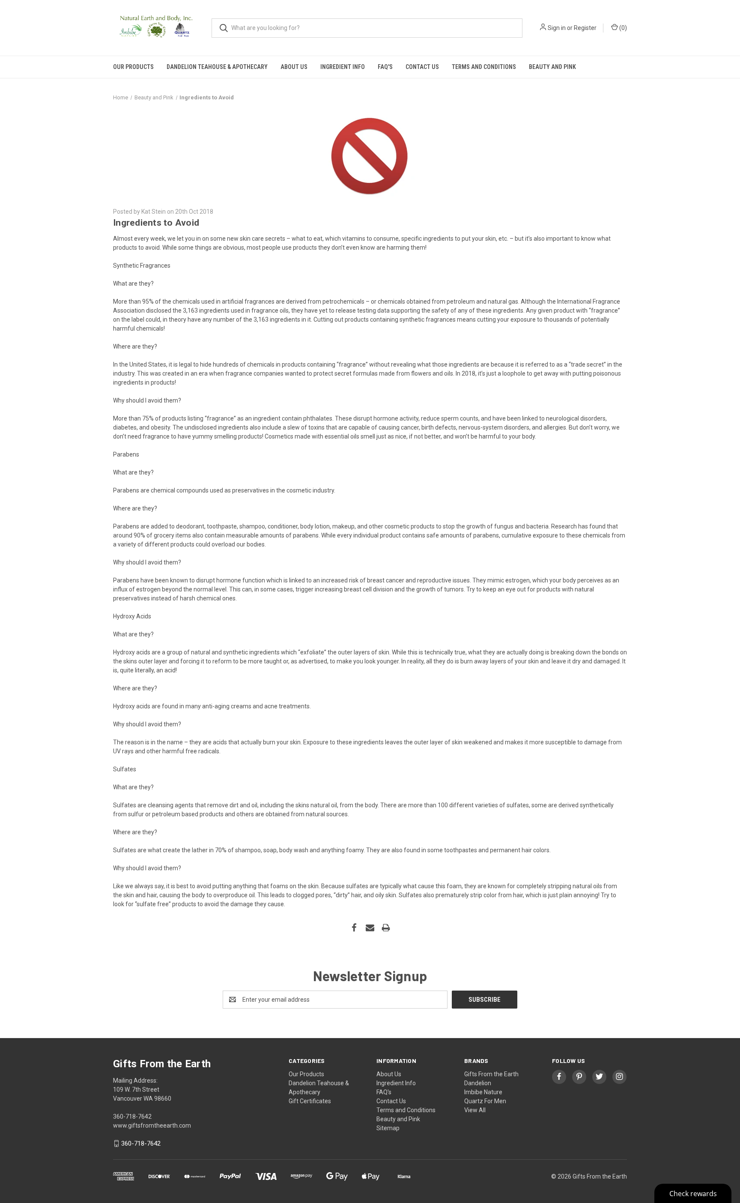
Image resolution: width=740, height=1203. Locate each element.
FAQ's (385, 66)
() (622, 27)
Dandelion (477, 1083)
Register (585, 27)
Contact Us (422, 66)
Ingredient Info (342, 66)
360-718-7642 (141, 1143)
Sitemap (388, 1128)
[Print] (386, 927)
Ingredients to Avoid (156, 223)
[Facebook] (354, 927)
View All (475, 1110)
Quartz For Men (485, 1101)
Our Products (133, 66)
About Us (293, 66)
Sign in (557, 27)
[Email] (370, 927)
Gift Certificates (310, 1101)
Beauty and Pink (552, 66)
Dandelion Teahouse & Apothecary (217, 66)
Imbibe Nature (483, 1092)
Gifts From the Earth (491, 1074)
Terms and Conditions (484, 66)
